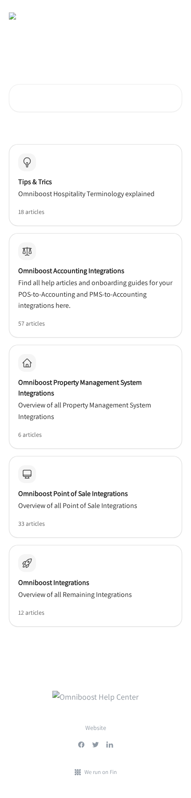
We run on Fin (100, 772)
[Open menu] (174, 16)
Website (95, 728)
